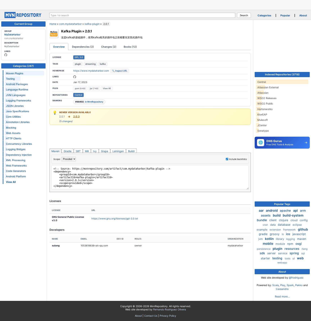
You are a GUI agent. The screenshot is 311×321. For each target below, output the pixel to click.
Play (282, 285)
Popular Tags (282, 204)
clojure (284, 220)
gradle (263, 234)
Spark (290, 285)
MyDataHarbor (12, 34)
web (300, 258)
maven (301, 239)
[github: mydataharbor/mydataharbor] (74, 76)
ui (294, 258)
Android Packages (17, 84)
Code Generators (16, 170)
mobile (268, 243)
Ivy (95, 151)
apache (286, 210)
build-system (293, 215)
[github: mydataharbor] (5, 54)
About (303, 15)
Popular (285, 15)
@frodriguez (296, 277)
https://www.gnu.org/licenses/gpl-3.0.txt (114, 218)
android (272, 210)
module (281, 243)
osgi (299, 243)
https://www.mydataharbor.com (91, 70)
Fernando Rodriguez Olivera (169, 309)
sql (303, 253)
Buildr (131, 151)
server (272, 253)
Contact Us (150, 315)
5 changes (66, 121)
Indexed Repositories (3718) (282, 74)
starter (266, 258)
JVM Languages (16, 95)
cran (266, 224)
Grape (104, 151)
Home (52, 23)
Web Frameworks (16, 165)
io (283, 234)
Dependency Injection (19, 154)
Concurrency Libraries (19, 143)
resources (292, 249)
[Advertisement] (155, 4)
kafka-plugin (92, 23)
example (262, 229)
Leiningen (118, 151)
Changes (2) (108, 46)
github (303, 229)
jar (94, 88)
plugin (78, 64)
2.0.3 (76, 116)
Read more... (282, 296)
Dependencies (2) (83, 46)
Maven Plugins (14, 73)
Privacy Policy (168, 315)
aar (261, 210)
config (304, 220)
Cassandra (282, 288)
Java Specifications (17, 111)
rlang (305, 248)
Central (78, 95)
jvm (260, 239)
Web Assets (13, 133)
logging (291, 238)
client (273, 220)
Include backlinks (238, 159)
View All (107, 88)
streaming (90, 64)
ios (288, 234)
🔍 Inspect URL (119, 70)
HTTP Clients (13, 138)
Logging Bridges (16, 149)
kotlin (269, 239)
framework (289, 229)
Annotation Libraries (18, 122)
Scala (275, 285)
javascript (299, 234)
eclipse (297, 224)
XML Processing (15, 160)
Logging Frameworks (18, 100)
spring (295, 253)
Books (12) (130, 46)
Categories (264, 15)
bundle (262, 220)
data (273, 224)
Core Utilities (13, 116)
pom (80, 88)
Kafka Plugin (71, 31)
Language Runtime (17, 89)
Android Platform (16, 176)
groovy (275, 234)
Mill (87, 151)
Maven (55, 151)
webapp (282, 262)
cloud (294, 220)
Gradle (67, 151)
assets (266, 215)
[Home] (23, 17)
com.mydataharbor (70, 23)
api (296, 210)
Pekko (299, 285)
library (280, 239)
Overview (59, 46)
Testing (10, 78)
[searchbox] (142, 15)
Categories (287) (23, 65)
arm (303, 210)
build (277, 215)
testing (277, 258)
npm (290, 243)
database (284, 224)
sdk (263, 253)
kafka (103, 64)
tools (288, 258)
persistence (264, 248)
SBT (78, 151)
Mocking (11, 127)
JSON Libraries (15, 105)
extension (276, 229)
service (283, 253)
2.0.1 (88, 31)
